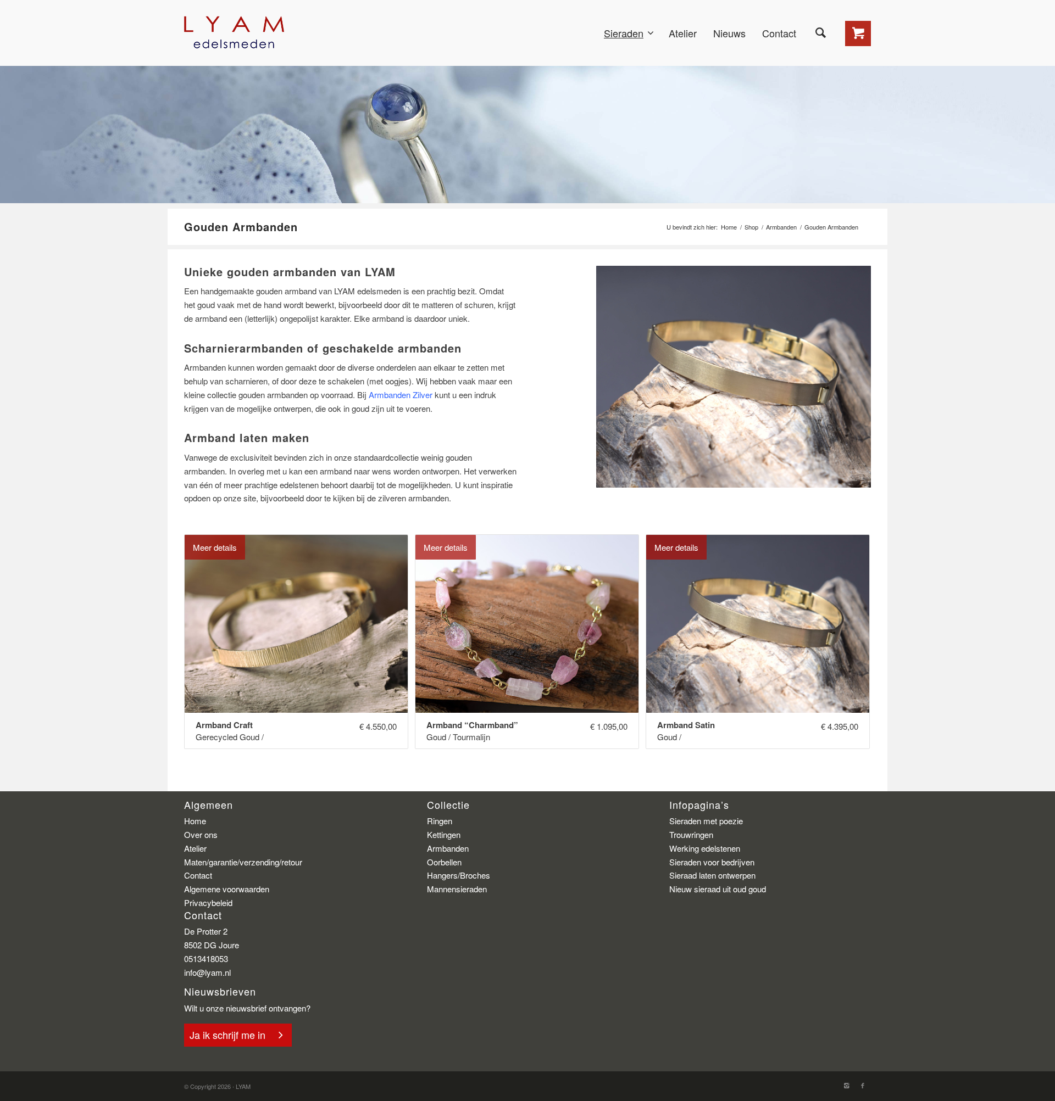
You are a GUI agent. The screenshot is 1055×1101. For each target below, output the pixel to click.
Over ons (201, 834)
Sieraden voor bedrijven (711, 862)
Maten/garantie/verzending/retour (243, 862)
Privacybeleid (208, 902)
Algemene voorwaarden (226, 889)
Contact (198, 875)
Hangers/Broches (458, 875)
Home (729, 227)
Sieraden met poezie (706, 820)
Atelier (195, 848)
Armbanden (781, 227)
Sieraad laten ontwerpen (712, 875)
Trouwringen (691, 834)
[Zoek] (820, 33)
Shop (751, 227)
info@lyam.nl (207, 972)
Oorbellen (444, 862)
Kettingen (443, 834)
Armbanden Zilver (400, 394)
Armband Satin (686, 725)
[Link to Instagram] (846, 1085)
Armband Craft (224, 725)
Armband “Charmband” (472, 725)
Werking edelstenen (704, 848)
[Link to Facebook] (862, 1085)
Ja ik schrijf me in (227, 1034)
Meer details (215, 547)
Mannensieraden (457, 889)
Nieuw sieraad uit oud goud (717, 889)
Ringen (439, 820)
